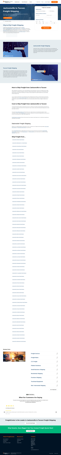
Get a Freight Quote (53, 389)
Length (36, 21)
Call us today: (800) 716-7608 (30, 4)
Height (43, 21)
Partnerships (4, 441)
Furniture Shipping (36, 377)
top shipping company (22, 31)
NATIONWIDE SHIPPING (8, 21)
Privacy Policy (51, 453)
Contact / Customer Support (6, 442)
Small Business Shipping (38, 369)
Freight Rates (34, 357)
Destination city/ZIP (49, 15)
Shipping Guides (19, 442)
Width (39, 21)
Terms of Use (56, 453)
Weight (51, 21)
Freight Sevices (35, 353)
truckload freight (18, 28)
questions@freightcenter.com (35, 449)
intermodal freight (9, 28)
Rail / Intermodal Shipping (38, 385)
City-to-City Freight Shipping (30, 423)
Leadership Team (5, 440)
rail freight (23, 28)
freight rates (5, 30)
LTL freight (13, 28)
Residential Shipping (37, 373)
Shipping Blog (19, 440)
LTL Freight (34, 361)
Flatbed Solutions (36, 365)
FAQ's (18, 441)
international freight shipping (22, 127)
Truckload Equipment (37, 381)
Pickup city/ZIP (38, 15)
